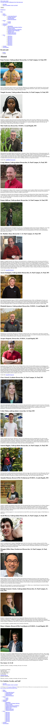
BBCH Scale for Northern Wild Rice (12, 703)
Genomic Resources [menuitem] (12, 17)
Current (6, 697)
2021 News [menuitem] (10, 41)
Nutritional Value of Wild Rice (11, 706)
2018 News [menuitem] (10, 45)
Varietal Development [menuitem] (12, 19)
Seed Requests (6, 723)
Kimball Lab (2, 9)
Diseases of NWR (8, 704)
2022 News (7, 716)
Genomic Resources (9, 693)
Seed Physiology (8, 694)
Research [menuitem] (4, 15)
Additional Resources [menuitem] (12, 33)
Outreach (4, 701)
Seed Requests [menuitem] (6, 47)
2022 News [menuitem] (10, 40)
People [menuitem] (4, 20)
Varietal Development (9, 695)
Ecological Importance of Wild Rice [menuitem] (15, 29)
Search (2, 7)
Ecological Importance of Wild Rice (12, 705)
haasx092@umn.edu (10, 270)
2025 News (7, 713)
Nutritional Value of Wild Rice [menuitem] (14, 30)
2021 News (7, 717)
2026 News (7, 712)
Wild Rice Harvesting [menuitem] (12, 32)
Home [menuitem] (4, 13)
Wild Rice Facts (8, 707)
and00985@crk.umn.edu (10, 159)
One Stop (5, 4)
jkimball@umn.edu (4, 675)
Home (4, 690)
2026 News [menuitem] (10, 36)
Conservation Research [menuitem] (12, 16)
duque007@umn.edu (10, 374)
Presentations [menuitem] (10, 26)
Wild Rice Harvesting (9, 709)
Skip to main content (4, 1)
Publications (5, 700)
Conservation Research (9, 692)
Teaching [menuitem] (4, 46)
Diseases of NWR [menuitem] (11, 28)
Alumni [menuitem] (9, 22)
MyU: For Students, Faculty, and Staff (10, 5)
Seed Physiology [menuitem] (11, 18)
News (4, 711)
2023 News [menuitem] (10, 39)
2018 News (7, 721)
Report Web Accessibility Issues (12, 688)
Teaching (4, 722)
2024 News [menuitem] (10, 38)
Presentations (7, 702)
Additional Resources (9, 710)
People (4, 52)
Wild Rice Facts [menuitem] (11, 31)
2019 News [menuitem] (10, 43)
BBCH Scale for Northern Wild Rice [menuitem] (15, 27)
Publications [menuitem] (5, 23)
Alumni (6, 699)
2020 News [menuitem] (10, 42)
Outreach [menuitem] (4, 25)
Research (4, 691)
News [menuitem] (4, 35)
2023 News (7, 715)
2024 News (7, 714)
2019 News (7, 720)
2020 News (7, 719)
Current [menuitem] (9, 21)
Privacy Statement (3, 688)
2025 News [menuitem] (10, 37)
